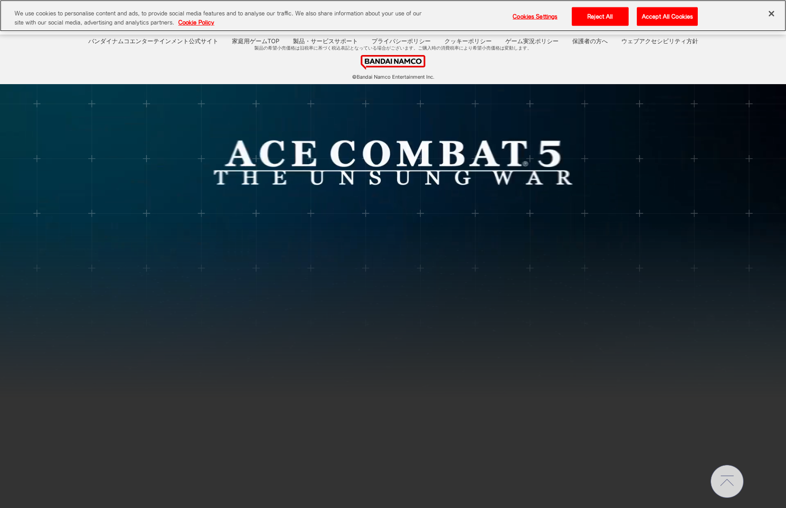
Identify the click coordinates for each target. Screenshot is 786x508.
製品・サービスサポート (325, 41)
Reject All (600, 16)
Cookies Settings (535, 16)
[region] (393, 15)
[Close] (771, 14)
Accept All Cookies (667, 16)
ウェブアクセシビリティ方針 (659, 41)
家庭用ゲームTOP (255, 41)
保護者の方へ (590, 41)
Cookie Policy (196, 22)
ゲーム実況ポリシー (532, 41)
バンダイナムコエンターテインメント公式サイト (153, 41)
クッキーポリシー (468, 41)
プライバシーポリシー (401, 41)
